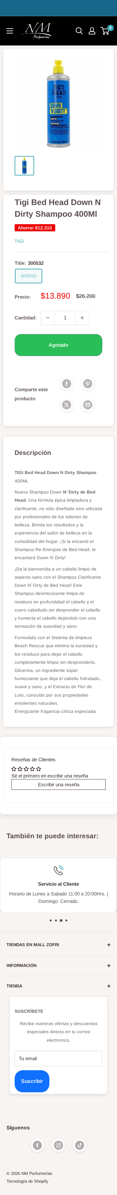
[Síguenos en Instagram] (58, 1145)
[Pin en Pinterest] (87, 383)
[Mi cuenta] (92, 30)
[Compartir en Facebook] (66, 383)
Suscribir (32, 1081)
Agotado (58, 345)
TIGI (19, 241)
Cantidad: (26, 317)
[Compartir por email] (87, 404)
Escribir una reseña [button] (58, 784)
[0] (105, 31)
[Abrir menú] (9, 30)
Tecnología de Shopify (27, 1181)
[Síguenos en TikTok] (79, 1145)
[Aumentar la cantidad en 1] (82, 318)
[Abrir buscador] (79, 30)
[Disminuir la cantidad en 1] (48, 318)
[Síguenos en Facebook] (37, 1145)
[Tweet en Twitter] (66, 404)
